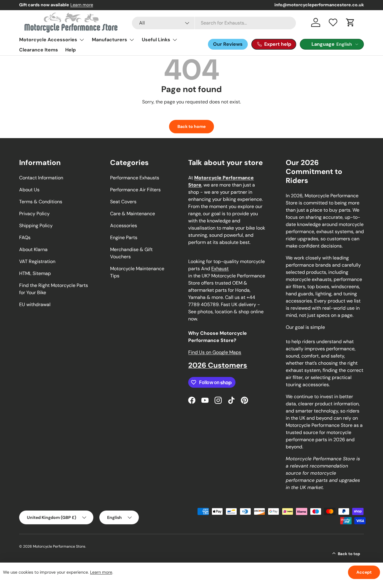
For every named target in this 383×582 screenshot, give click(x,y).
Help (70, 50)
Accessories (123, 225)
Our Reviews (228, 44)
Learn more (81, 4)
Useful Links (156, 39)
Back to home (191, 126)
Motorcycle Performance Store (59, 546)
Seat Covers (123, 201)
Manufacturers (109, 39)
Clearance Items (38, 50)
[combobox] (214, 23)
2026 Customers (217, 365)
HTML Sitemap (35, 273)
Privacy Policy (34, 213)
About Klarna (33, 249)
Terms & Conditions (40, 201)
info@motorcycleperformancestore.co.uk (319, 4)
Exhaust (220, 268)
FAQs (25, 237)
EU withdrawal (35, 304)
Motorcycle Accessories (48, 39)
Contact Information (41, 178)
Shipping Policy (36, 225)
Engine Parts (123, 237)
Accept (364, 572)
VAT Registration (37, 261)
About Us (29, 190)
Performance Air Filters (135, 190)
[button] (350, 22)
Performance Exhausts (134, 178)
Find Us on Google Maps (214, 352)
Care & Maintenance (132, 213)
